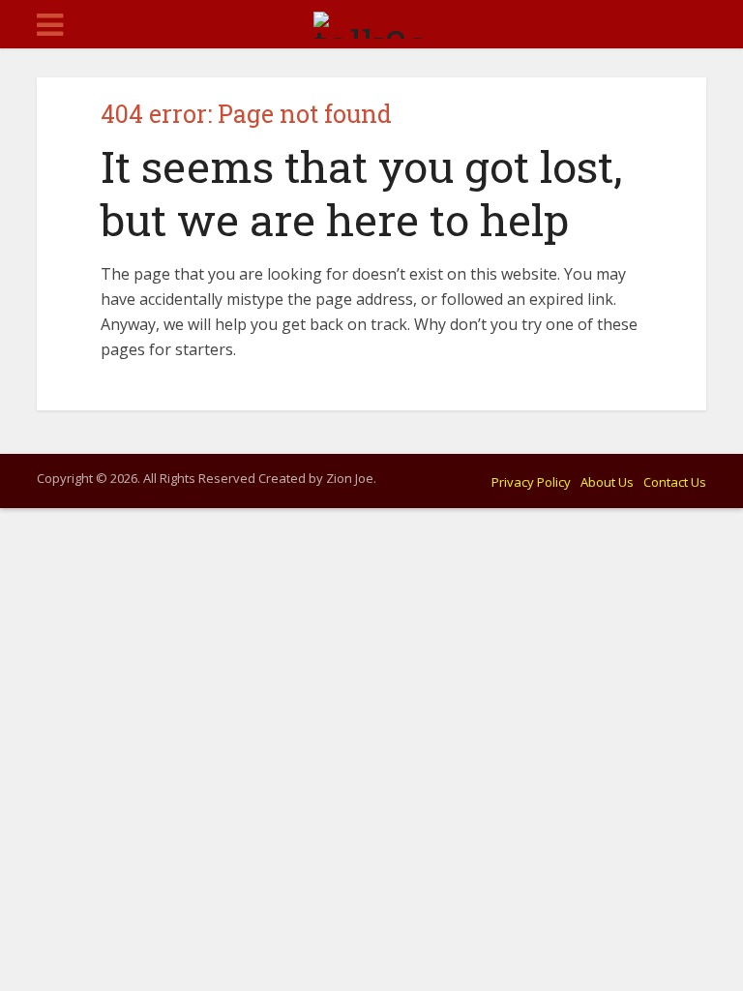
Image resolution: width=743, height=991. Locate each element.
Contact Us (674, 482)
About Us (607, 482)
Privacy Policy (531, 482)
